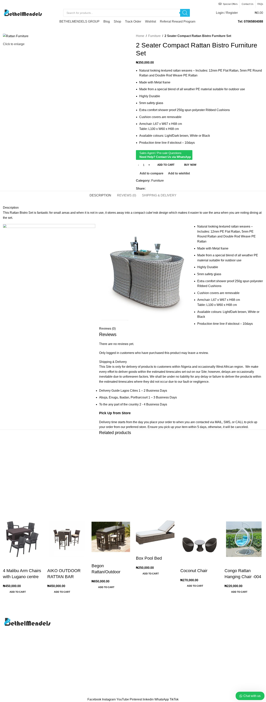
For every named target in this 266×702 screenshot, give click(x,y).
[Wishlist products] (243, 13)
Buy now (190, 164)
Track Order (144, 641)
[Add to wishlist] (29, 563)
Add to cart (165, 164)
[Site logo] (22, 12)
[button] (17, 593)
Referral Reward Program (153, 655)
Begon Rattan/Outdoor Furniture (106, 571)
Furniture (154, 36)
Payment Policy (235, 634)
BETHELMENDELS (122, 694)
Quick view (18, 563)
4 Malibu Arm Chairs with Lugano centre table (22, 576)
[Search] (185, 13)
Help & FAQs (234, 626)
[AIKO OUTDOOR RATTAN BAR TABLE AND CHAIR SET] (66, 538)
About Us (142, 619)
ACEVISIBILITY (168, 694)
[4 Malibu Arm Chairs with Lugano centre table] (22, 538)
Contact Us (143, 626)
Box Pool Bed (149, 558)
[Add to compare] (8, 563)
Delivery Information (238, 619)
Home (140, 36)
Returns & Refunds (238, 641)
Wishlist (141, 648)
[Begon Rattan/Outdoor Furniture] (111, 536)
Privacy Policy (146, 634)
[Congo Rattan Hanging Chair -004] (244, 538)
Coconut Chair (193, 570)
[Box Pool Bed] (155, 532)
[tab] (100, 195)
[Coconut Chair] (199, 538)
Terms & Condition (237, 648)
